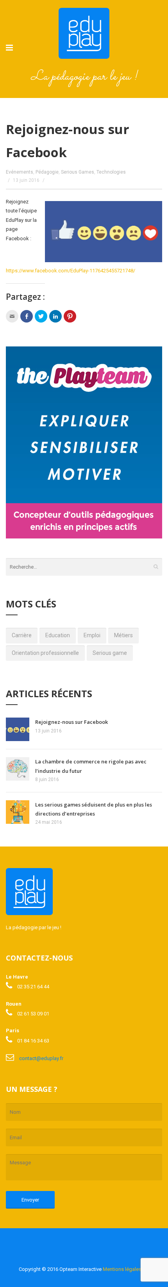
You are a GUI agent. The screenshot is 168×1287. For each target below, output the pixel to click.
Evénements (19, 172)
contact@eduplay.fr (41, 1058)
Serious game (110, 653)
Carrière (22, 635)
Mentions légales (122, 1269)
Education (57, 635)
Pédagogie (47, 172)
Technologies (111, 172)
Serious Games (77, 172)
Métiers (123, 635)
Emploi (92, 635)
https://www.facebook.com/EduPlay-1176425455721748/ (70, 271)
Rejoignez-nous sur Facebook (71, 721)
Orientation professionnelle (45, 653)
